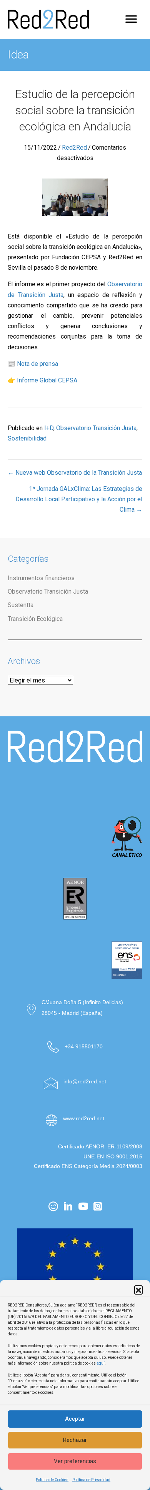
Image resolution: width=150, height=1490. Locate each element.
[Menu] (131, 19)
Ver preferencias (75, 1461)
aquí (101, 1363)
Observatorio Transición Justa (96, 428)
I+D (48, 428)
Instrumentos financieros (41, 578)
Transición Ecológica (35, 618)
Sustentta (20, 605)
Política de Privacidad (91, 1480)
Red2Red (74, 147)
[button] (138, 1289)
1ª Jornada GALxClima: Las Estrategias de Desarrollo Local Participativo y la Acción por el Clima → (78, 499)
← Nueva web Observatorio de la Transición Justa (75, 472)
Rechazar (75, 1440)
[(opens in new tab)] (75, 787)
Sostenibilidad (27, 438)
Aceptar (75, 1418)
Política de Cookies (52, 1480)
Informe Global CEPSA (47, 380)
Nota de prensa (37, 363)
